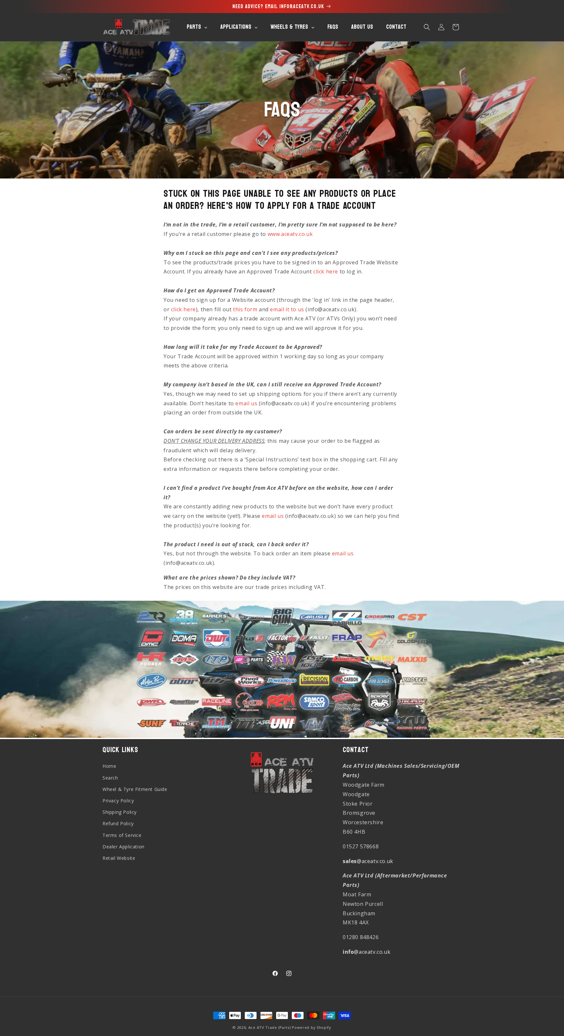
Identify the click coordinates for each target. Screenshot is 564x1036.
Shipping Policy (119, 812)
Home (109, 766)
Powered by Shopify (311, 1027)
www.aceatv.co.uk (290, 234)
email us (246, 403)
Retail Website (118, 858)
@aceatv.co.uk (368, 860)
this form (245, 309)
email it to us (287, 309)
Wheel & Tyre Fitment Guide (134, 789)
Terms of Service (122, 835)
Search (110, 777)
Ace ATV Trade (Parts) (269, 1027)
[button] (427, 27)
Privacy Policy (118, 800)
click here (325, 271)
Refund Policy (118, 823)
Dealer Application (123, 846)
